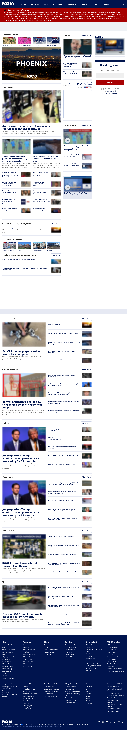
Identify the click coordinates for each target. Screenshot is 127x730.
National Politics (70, 654)
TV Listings (26, 703)
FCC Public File (28, 698)
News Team (27, 701)
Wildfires (26, 652)
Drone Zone (90, 656)
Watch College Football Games (114, 690)
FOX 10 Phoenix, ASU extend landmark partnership (8, 201)
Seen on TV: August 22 (9, 228)
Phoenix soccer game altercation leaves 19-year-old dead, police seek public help (77, 148)
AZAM (4, 647)
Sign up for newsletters (72, 691)
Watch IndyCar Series (113, 698)
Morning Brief (6, 664)
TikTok (88, 689)
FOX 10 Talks (111, 652)
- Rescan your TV (28, 706)
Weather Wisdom (28, 664)
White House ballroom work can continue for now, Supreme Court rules (72, 73)
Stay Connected (72, 684)
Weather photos (70, 703)
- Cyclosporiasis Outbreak (10, 657)
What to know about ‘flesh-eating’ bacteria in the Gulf (19, 259)
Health (4, 654)
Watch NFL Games (113, 687)
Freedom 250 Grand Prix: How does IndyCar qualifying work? (23, 615)
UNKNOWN (110, 666)
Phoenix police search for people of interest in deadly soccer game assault (14, 158)
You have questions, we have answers (19, 255)
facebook (95, 721)
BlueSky (88, 701)
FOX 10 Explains (7, 652)
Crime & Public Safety (11, 369)
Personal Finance (49, 652)
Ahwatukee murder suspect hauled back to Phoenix (40, 192)
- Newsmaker (69, 652)
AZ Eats (109, 645)
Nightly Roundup (7, 666)
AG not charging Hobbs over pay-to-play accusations (40, 173)
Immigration (6, 659)
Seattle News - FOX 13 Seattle (9, 696)
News (4, 642)
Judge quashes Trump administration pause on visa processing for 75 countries (20, 458)
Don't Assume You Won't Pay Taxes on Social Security (75, 194)
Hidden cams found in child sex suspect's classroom (40, 183)
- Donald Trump (70, 657)
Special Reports (91, 668)
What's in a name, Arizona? (115, 671)
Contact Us (26, 691)
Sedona (20, 250)
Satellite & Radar (8, 45)
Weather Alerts (28, 657)
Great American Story (114, 657)
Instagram (89, 691)
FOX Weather (27, 666)
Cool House (90, 654)
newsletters (123, 721)
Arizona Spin (90, 645)
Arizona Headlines (10, 319)
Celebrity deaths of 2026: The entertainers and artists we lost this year (62, 492)
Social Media (91, 684)
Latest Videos (70, 125)
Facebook (89, 694)
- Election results (70, 647)
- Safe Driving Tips (8, 678)
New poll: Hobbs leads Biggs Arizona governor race (63, 465)
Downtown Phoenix (38, 250)
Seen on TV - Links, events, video (16, 224)
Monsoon (26, 647)
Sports (5, 582)
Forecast (26, 645)
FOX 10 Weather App (51, 696)
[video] (78, 137)
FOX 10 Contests (70, 687)
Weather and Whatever (114, 669)
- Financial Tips (49, 654)
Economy (47, 647)
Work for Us (27, 708)
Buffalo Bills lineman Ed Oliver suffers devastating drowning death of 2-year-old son (64, 588)
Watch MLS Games (113, 711)
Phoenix (67, 83)
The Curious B (111, 650)
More (106, 4)
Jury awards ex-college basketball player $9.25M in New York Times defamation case (64, 623)
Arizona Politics (70, 650)
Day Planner (36, 45)
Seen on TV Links (7, 671)
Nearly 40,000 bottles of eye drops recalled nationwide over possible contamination (61, 510)
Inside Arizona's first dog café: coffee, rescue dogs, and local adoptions (64, 564)
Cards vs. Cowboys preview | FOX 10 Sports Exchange (61, 597)
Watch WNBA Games (114, 709)
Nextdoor (89, 703)
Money (47, 642)
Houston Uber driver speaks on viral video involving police (61, 376)
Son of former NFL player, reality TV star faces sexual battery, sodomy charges (62, 393)
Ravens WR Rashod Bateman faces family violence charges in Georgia (64, 402)
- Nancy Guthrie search (93, 666)
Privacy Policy (111, 92)
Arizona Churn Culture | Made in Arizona (61, 536)
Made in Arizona (91, 661)
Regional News (9, 684)
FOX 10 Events (69, 689)
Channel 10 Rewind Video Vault (94, 650)
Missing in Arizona (92, 663)
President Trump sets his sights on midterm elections (62, 447)
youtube (107, 721)
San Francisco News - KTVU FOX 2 (9, 692)
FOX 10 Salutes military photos (72, 694)
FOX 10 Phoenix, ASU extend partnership (61, 614)
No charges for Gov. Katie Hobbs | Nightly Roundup (61, 352)
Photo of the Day (70, 700)
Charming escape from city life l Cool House (62, 554)
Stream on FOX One (115, 684)
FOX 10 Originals (114, 642)
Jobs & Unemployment (51, 650)
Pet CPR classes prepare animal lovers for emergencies (9, 183)
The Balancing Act (112, 647)
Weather (27, 642)
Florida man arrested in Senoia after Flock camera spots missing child (64, 411)
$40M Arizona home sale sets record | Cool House (20, 564)
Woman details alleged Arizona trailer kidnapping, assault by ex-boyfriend (10, 174)
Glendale (49, 250)
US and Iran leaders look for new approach (71, 155)
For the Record (51, 45)
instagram (103, 721)
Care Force (89, 647)
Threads (88, 698)
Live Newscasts (49, 687)
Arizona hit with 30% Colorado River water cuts (72, 164)
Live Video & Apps (52, 684)
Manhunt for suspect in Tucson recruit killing (9, 191)
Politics (67, 35)
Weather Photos (28, 661)
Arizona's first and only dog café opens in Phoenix (64, 572)
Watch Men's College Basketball (113, 701)
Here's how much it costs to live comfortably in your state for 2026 (62, 518)
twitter (99, 721)
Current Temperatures (24, 45)
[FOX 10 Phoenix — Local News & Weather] (8, 4)
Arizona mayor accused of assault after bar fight (77, 57)
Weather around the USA (9, 251)
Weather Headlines (29, 650)
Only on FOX (91, 642)
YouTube (89, 687)
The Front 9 (110, 654)
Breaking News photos (72, 698)
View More (56, 224)
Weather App (27, 659)
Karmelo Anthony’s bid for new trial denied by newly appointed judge (22, 404)
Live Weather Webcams (51, 689)
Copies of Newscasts (30, 694)
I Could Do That (112, 659)
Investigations (90, 658)
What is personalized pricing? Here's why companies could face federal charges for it (25, 269)
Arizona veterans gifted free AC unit (59, 360)
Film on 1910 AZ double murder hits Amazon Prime (41, 200)
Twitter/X (89, 696)
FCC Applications (28, 696)
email (119, 721)
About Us (27, 684)
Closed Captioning (29, 689)
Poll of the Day (7, 669)
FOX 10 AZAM (8, 531)
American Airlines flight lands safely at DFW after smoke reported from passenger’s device (63, 483)
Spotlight (89, 670)
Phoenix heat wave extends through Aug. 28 (40, 209)
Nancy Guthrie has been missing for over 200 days (10, 209)
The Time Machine (113, 664)
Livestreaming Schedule (51, 691)
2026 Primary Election (72, 645)
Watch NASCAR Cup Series (115, 695)
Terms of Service (111, 93)
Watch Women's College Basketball (115, 705)
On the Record (111, 661)
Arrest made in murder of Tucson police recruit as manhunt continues (27, 127)
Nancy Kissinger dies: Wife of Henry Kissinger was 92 (64, 456)
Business (47, 645)
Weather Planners (29, 654)
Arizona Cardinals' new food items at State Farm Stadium (63, 546)
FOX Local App (49, 694)
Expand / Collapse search (123, 4)
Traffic (4, 676)
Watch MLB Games (113, 693)
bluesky (115, 721)
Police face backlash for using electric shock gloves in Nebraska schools (64, 384)
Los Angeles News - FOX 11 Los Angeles (10, 687)
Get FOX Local (100, 37)
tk (111, 721)
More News (7, 477)
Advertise (26, 687)
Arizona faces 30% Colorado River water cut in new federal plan (46, 158)
